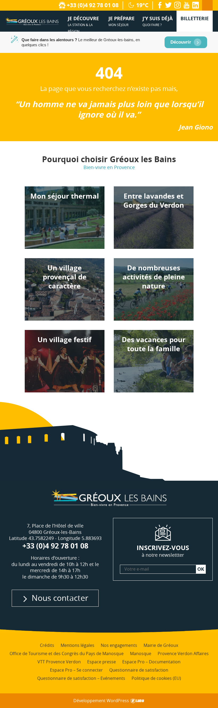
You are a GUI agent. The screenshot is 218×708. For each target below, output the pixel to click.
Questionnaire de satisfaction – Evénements (81, 678)
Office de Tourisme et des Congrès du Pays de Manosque (67, 653)
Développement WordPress (101, 700)
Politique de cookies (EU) (156, 678)
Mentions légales (77, 645)
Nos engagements (119, 645)
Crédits (47, 645)
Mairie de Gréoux (161, 645)
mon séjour (121, 21)
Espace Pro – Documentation (151, 662)
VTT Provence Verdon (59, 662)
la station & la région (83, 23)
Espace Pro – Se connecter (76, 670)
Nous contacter (60, 597)
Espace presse (101, 662)
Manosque (140, 653)
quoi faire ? (157, 21)
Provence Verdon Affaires (183, 653)
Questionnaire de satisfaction (138, 670)
